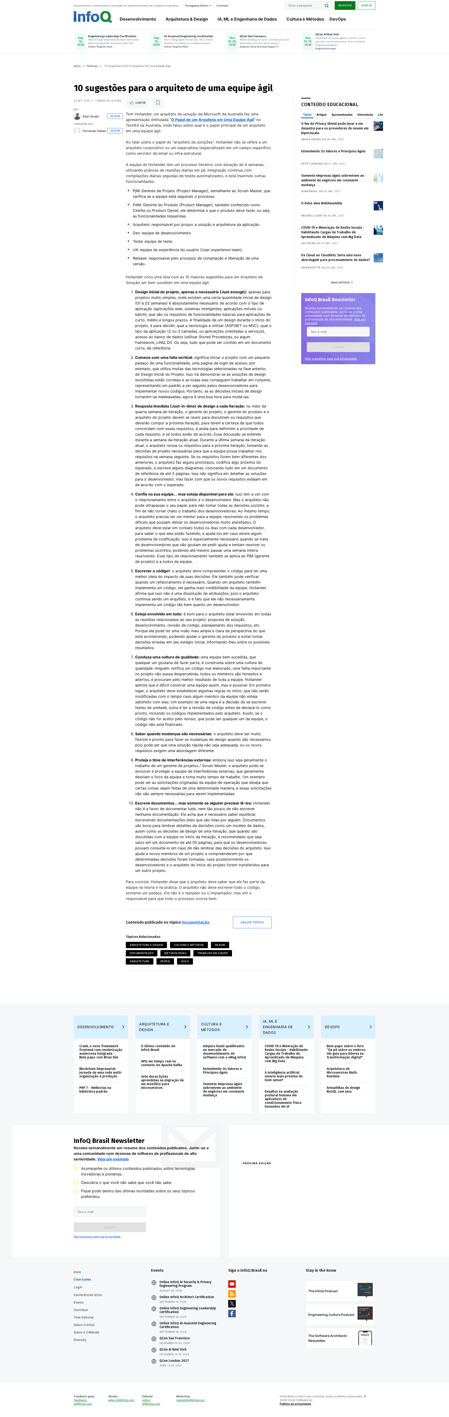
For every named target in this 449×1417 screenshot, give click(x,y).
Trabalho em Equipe (212, 953)
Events (79, 1302)
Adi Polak (308, 243)
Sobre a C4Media (86, 1332)
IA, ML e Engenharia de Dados (247, 19)
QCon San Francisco (174, 1338)
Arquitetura (139, 961)
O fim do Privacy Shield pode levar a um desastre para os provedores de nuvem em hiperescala (335, 128)
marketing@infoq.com (190, 1400)
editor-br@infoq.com (151, 1402)
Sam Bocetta (310, 267)
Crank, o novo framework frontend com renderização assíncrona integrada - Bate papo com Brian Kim (100, 1051)
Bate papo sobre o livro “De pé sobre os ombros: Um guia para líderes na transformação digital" (346, 1051)
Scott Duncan (312, 163)
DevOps (338, 19)
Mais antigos (340, 282)
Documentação (196, 922)
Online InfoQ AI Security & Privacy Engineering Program (185, 1284)
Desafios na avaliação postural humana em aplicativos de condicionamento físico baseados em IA (283, 1099)
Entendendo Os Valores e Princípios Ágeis (333, 151)
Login (78, 1287)
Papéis (165, 961)
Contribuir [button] (222, 5)
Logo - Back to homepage (93, 17)
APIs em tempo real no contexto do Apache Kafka (161, 1063)
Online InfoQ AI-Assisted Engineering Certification (187, 1325)
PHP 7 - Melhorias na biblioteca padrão (95, 1090)
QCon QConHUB (275, 1173)
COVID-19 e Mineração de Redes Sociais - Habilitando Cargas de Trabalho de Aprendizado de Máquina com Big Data (332, 232)
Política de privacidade (295, 1404)
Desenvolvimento (138, 19)
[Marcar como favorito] (158, 103)
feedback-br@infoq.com (83, 1402)
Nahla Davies (311, 139)
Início (77, 66)
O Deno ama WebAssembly (321, 203)
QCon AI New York (172, 1349)
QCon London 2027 (174, 1361)
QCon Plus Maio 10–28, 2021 (262, 1242)
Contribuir (81, 1310)
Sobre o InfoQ (84, 1325)
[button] (338, 347)
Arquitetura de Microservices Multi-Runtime (342, 1072)
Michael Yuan (311, 215)
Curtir (140, 102)
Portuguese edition (196, 5)
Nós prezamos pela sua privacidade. (331, 358)
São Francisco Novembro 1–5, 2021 (329, 1242)
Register (345, 5)
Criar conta (82, 1279)
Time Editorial (83, 1317)
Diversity (80, 1340)
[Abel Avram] (77, 116)
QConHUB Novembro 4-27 (261, 1236)
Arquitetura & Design (187, 19)
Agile (185, 961)
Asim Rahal (309, 191)
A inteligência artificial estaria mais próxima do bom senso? (284, 1076)
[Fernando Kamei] (77, 130)
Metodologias (175, 953)
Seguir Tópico (252, 922)
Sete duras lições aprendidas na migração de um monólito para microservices (162, 1082)
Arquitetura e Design (146, 945)
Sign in (367, 5)
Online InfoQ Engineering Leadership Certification (187, 1310)
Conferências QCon (88, 1295)
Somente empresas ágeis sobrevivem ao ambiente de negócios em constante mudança (332, 180)
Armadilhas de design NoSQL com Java (343, 1090)
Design (220, 945)
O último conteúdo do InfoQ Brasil (158, 1048)
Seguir (115, 116)
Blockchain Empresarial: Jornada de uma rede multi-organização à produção (100, 1072)
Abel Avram (91, 116)
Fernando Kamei (94, 131)
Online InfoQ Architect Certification (186, 1297)
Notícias (92, 66)
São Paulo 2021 (314, 1236)
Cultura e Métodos (305, 19)
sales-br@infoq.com (121, 1400)
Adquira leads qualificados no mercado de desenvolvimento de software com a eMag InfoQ (224, 1051)
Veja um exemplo (113, 1159)
